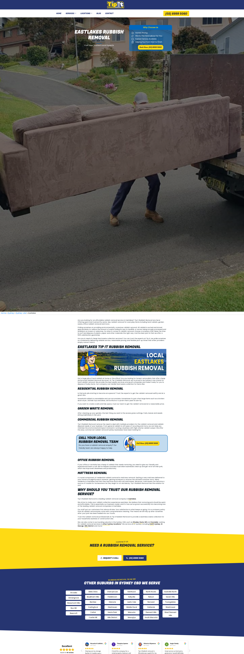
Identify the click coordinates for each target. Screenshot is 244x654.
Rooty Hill (143, 522)
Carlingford (93, 607)
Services (70, 13)
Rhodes (136, 522)
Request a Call (111, 558)
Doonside (154, 522)
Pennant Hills (151, 612)
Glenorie (112, 602)
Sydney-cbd (21, 313)
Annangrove (73, 598)
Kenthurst (132, 591)
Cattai (93, 612)
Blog (98, 13)
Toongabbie (170, 602)
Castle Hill (93, 617)
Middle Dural (131, 607)
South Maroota (151, 617)
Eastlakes (132, 499)
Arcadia (73, 592)
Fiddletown (112, 597)
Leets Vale (131, 602)
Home (58, 13)
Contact (109, 13)
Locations (85, 13)
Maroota (131, 612)
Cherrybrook (112, 591)
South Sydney (155, 524)
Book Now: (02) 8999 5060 (151, 47)
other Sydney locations (112, 524)
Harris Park (112, 612)
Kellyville (131, 597)
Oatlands (151, 607)
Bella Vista (93, 591)
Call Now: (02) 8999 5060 (147, 443)
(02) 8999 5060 (176, 14)
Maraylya (132, 617)
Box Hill (74, 608)
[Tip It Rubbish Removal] (115, 4)
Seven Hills (170, 597)
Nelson (151, 597)
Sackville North (170, 591)
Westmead (170, 607)
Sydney (11, 313)
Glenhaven (112, 607)
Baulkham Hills (93, 597)
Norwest (151, 602)
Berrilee (93, 602)
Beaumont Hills (73, 603)
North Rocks (151, 591)
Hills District (89, 526)
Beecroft (73, 613)
